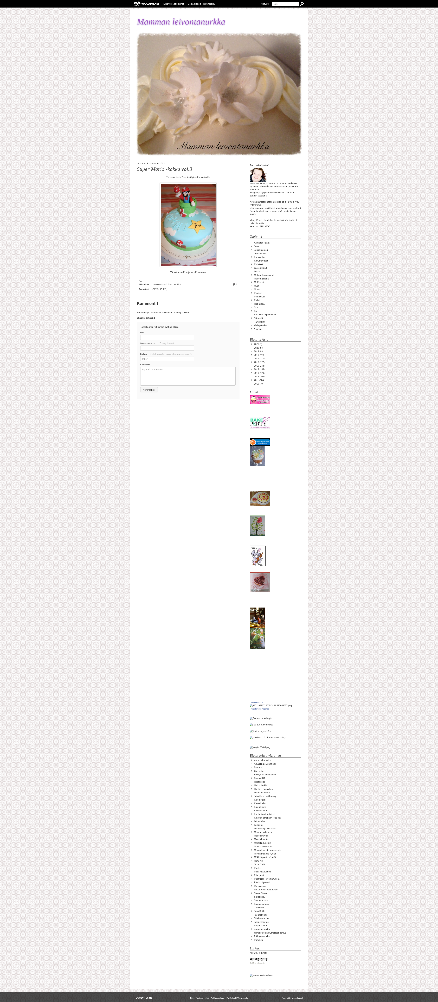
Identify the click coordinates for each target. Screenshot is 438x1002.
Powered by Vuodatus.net (292, 998)
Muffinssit (259, 282)
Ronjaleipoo (260, 886)
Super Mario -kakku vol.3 (164, 169)
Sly (255, 311)
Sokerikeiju (259, 897)
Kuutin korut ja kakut (264, 814)
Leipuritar (258, 825)
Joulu (256, 246)
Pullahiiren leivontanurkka (266, 879)
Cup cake (258, 771)
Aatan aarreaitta (262, 929)
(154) (259, 369)
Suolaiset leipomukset (265, 314)
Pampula (258, 940)
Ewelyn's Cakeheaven (265, 774)
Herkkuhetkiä (260, 785)
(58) (258, 348)
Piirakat (258, 293)
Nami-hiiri (258, 861)
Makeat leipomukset (264, 275)
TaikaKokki (259, 911)
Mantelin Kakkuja (262, 843)
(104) (259, 376)
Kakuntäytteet (261, 260)
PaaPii (257, 868)
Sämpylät (258, 318)
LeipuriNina (259, 821)
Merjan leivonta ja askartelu (267, 850)
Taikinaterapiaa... (262, 918)
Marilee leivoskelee (263, 846)
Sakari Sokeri (260, 893)
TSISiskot (259, 907)
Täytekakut (259, 322)
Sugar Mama (260, 925)
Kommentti (145, 364)
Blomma (258, 767)
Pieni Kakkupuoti (262, 871)
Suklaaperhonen (262, 904)
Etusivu (167, 3)
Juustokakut (260, 253)
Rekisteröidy (209, 3)
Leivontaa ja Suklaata (264, 828)
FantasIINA (259, 778)
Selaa (194, 3)
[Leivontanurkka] (271, 705)
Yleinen (257, 329)
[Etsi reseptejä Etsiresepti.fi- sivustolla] (260, 731)
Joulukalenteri (261, 250)
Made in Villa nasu (263, 832)
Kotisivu (166, 354)
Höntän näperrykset (263, 789)
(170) (259, 358)
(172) (259, 362)
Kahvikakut (259, 257)
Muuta (257, 289)
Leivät (257, 271)
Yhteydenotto (242, 998)
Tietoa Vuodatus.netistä (199, 998)
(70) (258, 383)
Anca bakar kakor (263, 760)
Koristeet (258, 264)
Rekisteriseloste (217, 998)
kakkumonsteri (261, 922)
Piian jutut (259, 875)
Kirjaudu (265, 3)
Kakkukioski (260, 807)
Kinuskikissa (260, 810)
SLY (256, 307)
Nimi (143, 332)
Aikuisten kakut (261, 242)
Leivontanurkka (256, 702)
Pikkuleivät (259, 296)
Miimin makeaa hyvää (265, 853)
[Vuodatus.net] (144, 998)
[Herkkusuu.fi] (268, 737)
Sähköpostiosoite (157, 343)
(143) (259, 366)
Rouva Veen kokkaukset (266, 889)
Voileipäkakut (260, 325)
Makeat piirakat (261, 278)
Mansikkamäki (261, 839)
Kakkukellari (260, 803)
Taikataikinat (260, 915)
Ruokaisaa (259, 304)
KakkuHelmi (260, 800)
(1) (258, 344)
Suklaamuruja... (262, 900)
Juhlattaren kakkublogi (265, 796)
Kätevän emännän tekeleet (267, 817)
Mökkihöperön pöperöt (265, 857)
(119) (259, 355)
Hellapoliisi (259, 782)
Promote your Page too (259, 709)
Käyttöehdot (231, 998)
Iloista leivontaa (262, 792)
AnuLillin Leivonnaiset (265, 764)
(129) (259, 373)
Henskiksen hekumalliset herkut (270, 932)
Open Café (259, 864)
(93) (258, 351)
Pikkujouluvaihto (262, 936)
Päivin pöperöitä (262, 882)
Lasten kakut (159, 289)
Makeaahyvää (261, 835)
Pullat (257, 300)
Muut (256, 286)
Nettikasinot (178, 3)
